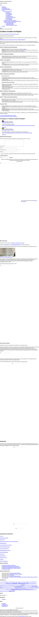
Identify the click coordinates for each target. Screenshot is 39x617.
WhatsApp (35, 589)
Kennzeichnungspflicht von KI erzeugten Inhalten (10, 566)
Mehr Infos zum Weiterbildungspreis (6, 257)
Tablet (37, 587)
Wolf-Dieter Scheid (15, 34)
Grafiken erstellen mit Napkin (15, 573)
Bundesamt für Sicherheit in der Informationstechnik (9, 541)
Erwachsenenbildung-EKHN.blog (6, 545)
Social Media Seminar (10, 23)
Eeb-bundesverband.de (4, 537)
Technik (1, 589)
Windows (7, 591)
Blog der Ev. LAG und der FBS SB (5, 1)
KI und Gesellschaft (9, 16)
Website (1, 151)
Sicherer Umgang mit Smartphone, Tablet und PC (12, 21)
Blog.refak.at (2, 539)
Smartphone (25, 587)
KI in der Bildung (9, 14)
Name (1, 147)
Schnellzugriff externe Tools (7, 9)
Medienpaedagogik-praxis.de (5, 550)
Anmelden (4, 603)
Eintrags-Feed (4, 604)
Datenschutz (33, 581)
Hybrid (19, 585)
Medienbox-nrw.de (3, 557)
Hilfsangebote (11, 585)
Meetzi (36, 585)
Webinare (29, 589)
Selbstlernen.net (3, 555)
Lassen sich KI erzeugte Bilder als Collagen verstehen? (11, 568)
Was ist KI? (8, 12)
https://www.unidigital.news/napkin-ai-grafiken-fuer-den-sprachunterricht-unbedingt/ (17, 132)
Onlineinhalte (19, 586)
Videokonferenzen (18, 589)
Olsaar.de (1, 559)
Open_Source (25, 586)
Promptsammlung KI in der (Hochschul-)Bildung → (9, 116)
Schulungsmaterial (6, 587)
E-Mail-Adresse (3, 149)
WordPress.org (4, 606)
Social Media (32, 587)
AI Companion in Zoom (6, 569)
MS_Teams (10, 586)
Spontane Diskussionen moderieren (16, 574)
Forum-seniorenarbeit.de (4, 548)
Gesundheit (2, 585)
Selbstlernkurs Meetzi (10, 24)
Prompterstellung (9, 18)
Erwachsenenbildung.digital (5, 546)
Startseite (3, 6)
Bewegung (6, 581)
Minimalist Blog (22, 616)
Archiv (3, 10)
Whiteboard (2, 591)
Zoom (12, 591)
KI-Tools (26, 585)
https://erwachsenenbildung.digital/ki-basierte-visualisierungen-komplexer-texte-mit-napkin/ (18, 125)
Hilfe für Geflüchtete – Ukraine (11, 25)
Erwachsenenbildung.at (4, 552)
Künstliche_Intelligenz (31, 585)
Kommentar (2, 146)
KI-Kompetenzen (9, 19)
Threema (4, 589)
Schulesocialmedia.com (4, 561)
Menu (1, 4)
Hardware (7, 585)
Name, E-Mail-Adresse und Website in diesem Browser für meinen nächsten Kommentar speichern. (18, 153)
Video (8, 589)
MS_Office (6, 586)
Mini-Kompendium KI (8, 11)
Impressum (7, 244)
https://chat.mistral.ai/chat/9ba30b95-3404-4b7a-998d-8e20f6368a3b (12, 39)
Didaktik (9, 583)
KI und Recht (8, 15)
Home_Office (16, 585)
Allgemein (4, 599)
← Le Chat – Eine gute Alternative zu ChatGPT (8, 115)
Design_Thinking (2, 583)
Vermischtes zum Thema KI (11, 17)
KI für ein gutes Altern (6, 8)
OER (13, 586)
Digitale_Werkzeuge (20, 583)
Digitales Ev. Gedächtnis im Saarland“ (17, 242)
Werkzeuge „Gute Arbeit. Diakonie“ (10, 20)
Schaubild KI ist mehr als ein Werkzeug (8, 565)
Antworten (4, 127)
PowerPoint (30, 586)
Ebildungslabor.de (3, 543)
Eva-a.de (1, 536)
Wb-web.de (2, 553)
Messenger (2, 586)
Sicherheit (18, 587)
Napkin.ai (24, 49)
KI (23, 585)
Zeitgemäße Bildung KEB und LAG (10, 22)
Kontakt (3, 26)
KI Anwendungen (9, 13)
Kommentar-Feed (5, 605)
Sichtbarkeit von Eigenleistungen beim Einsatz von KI (11, 567)
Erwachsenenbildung (32, 583)
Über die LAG (4, 7)
